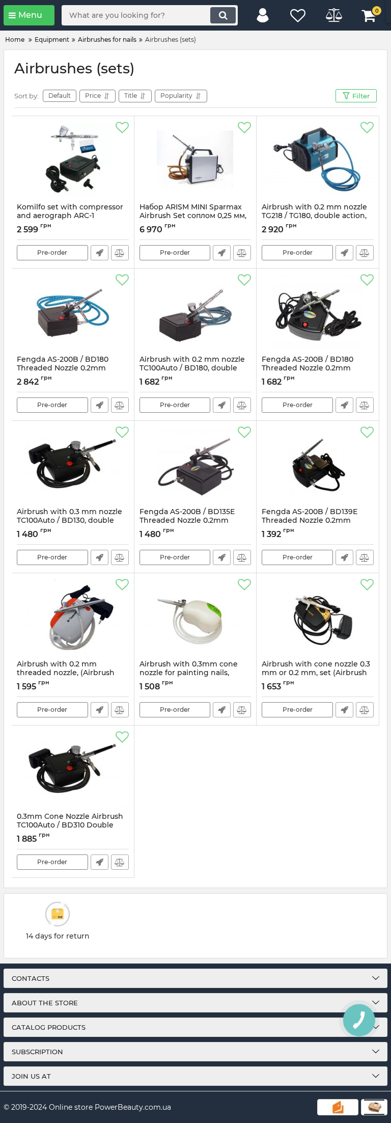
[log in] (263, 15)
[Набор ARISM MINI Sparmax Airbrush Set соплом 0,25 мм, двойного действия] (195, 159)
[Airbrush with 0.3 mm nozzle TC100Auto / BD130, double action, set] (73, 464)
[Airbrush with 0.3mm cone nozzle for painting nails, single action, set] (195, 616)
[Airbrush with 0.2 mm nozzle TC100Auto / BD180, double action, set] (195, 312)
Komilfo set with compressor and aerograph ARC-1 (70, 216)
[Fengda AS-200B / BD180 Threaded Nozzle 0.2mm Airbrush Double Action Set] (73, 312)
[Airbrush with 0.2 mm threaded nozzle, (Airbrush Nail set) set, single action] (73, 616)
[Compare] (120, 252)
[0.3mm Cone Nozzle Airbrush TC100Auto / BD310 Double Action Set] (73, 769)
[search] (223, 15)
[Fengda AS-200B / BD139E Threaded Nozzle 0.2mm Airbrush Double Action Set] (318, 464)
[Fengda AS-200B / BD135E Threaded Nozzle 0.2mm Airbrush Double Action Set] (195, 464)
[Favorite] (122, 128)
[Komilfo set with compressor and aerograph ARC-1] (73, 159)
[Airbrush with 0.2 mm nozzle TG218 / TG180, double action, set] (318, 159)
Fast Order (99, 252)
